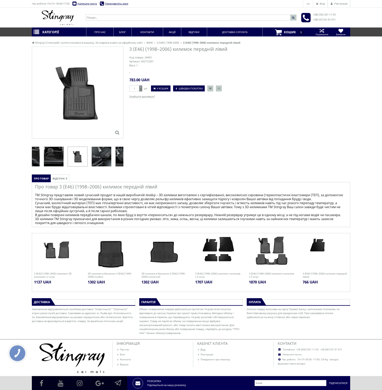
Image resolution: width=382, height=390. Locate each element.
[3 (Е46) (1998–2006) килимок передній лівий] (117, 132)
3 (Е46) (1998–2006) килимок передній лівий (325, 275)
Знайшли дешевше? (142, 96)
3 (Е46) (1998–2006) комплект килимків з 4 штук (217, 275)
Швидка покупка (191, 88)
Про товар (41, 178)
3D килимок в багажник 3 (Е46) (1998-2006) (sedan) (110, 275)
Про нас (124, 349)
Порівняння (322, 34)
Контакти (125, 359)
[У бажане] (210, 88)
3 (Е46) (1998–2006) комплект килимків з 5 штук (271, 275)
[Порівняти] (219, 88)
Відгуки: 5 (60, 178)
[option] (77, 92)
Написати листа (87, 3)
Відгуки (124, 364)
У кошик (163, 88)
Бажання (340, 34)
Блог (122, 354)
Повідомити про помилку (215, 359)
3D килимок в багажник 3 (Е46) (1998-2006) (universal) (163, 275)
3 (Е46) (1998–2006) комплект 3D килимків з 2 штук (53, 275)
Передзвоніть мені (116, 3)
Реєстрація (207, 354)
